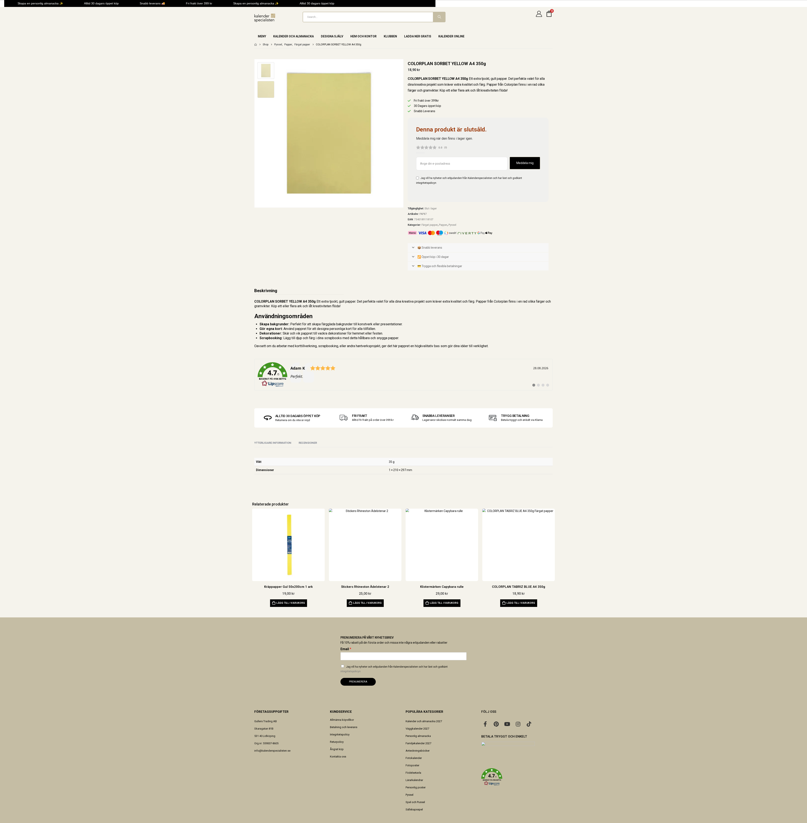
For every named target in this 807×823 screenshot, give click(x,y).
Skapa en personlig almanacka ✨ (31, 3)
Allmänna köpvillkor (342, 719)
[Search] (439, 17)
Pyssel (452, 224)
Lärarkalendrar (414, 780)
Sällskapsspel (414, 809)
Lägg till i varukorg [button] (290, 602)
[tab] (308, 443)
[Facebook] (485, 724)
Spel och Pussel (415, 802)
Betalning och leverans (343, 727)
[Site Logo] (264, 18)
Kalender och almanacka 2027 (424, 721)
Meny (262, 36)
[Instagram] (518, 724)
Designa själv (332, 36)
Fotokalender (414, 758)
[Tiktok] (529, 724)
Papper (443, 224)
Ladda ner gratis (417, 36)
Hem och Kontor (363, 36)
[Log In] (538, 17)
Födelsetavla (413, 772)
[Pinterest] (496, 724)
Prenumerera (358, 681)
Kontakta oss (338, 756)
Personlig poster (416, 787)
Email (345, 649)
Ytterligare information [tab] (272, 442)
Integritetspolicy (339, 734)
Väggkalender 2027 (417, 728)
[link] (403, 374)
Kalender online (451, 36)
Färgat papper (430, 224)
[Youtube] (507, 724)
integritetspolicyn (426, 182)
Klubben (390, 36)
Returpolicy (337, 741)
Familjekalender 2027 (418, 743)
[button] (517, 777)
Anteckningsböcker (418, 750)
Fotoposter (412, 765)
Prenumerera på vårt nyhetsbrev (367, 637)
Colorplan (501, 301)
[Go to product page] (288, 545)
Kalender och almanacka (293, 36)
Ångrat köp (337, 749)
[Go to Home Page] (255, 44)
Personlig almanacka (418, 736)
